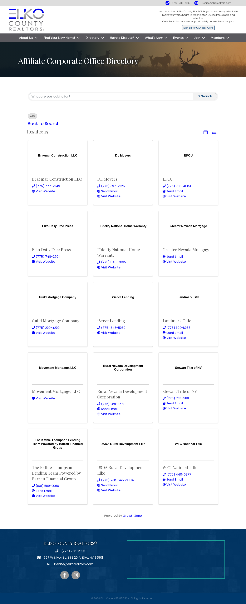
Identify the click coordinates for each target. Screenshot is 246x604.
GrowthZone (132, 515)
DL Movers (107, 179)
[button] (205, 132)
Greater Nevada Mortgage (186, 249)
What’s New (154, 38)
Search (206, 96)
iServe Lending (111, 320)
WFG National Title (180, 467)
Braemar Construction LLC (57, 179)
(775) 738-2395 (181, 3)
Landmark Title (177, 320)
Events (178, 38)
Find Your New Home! (59, 38)
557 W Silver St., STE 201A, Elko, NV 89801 (73, 557)
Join (197, 38)
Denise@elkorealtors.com (216, 3)
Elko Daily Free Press (51, 249)
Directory (92, 38)
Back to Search (44, 124)
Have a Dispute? (122, 38)
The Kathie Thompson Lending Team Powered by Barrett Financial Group (56, 473)
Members (217, 38)
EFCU (168, 179)
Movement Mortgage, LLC (56, 391)
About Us (26, 38)
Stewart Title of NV (180, 391)
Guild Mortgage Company (55, 320)
